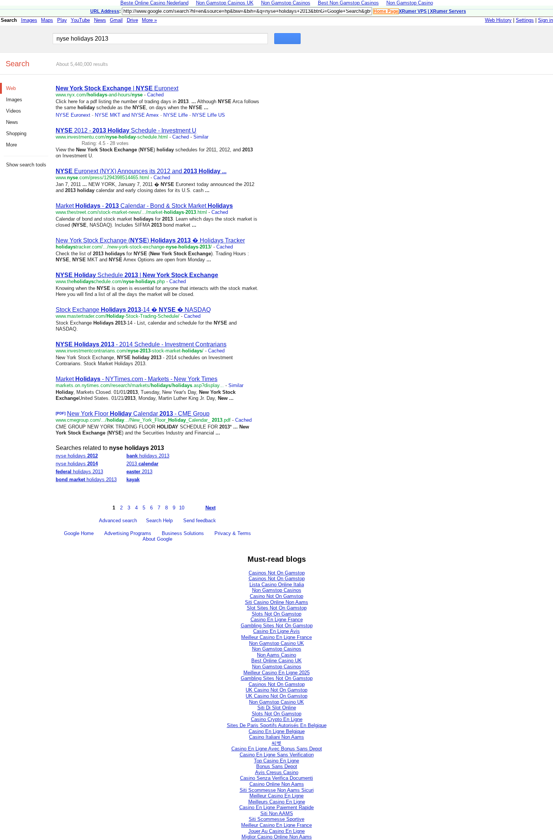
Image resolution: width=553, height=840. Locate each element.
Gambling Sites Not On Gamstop (277, 625)
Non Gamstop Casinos (276, 590)
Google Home (79, 533)
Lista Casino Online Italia (276, 584)
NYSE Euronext (73, 115)
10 (181, 508)
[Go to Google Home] (24, 39)
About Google (157, 539)
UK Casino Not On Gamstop (276, 690)
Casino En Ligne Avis (276, 631)
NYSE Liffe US (208, 115)
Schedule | (137, 275)
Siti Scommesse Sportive (276, 819)
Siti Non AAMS (276, 813)
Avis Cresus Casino (276, 772)
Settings (525, 20)
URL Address (104, 11)
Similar (200, 137)
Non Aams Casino (276, 655)
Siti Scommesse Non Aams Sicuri (277, 790)
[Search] (287, 39)
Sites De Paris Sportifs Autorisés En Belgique (277, 725)
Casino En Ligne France (277, 619)
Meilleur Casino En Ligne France (276, 637)
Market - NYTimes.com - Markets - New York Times (136, 379)
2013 (142, 463)
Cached (155, 95)
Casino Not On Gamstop (276, 596)
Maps (47, 20)
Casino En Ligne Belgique (277, 731)
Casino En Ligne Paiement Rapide (276, 807)
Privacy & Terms (232, 533)
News (100, 20)
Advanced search (118, 520)
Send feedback (199, 520)
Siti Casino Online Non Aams (276, 602)
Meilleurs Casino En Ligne (276, 802)
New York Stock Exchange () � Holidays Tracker (150, 240)
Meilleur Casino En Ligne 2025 (276, 672)
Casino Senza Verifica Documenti (276, 778)
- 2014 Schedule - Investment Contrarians (141, 344)
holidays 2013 (147, 456)
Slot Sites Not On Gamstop (277, 608)
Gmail (116, 20)
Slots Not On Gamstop (276, 614)
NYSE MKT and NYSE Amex (127, 115)
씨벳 (276, 743)
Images (29, 20)
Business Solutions (183, 533)
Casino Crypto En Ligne (276, 719)
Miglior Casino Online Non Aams (277, 837)
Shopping (16, 133)
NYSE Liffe (175, 115)
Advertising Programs (127, 533)
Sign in (545, 20)
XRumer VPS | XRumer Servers (432, 11)
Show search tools (26, 165)
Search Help (159, 520)
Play (62, 20)
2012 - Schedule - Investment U (126, 130)
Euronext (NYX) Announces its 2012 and (141, 171)
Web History (498, 20)
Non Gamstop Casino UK (276, 643)
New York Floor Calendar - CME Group (138, 413)
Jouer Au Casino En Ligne (276, 831)
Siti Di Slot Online (276, 707)
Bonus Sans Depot (276, 766)
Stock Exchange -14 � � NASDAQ (133, 309)
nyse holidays (77, 456)
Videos (13, 111)
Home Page (386, 11)
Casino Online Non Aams (276, 784)
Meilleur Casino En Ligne (276, 796)
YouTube (80, 20)
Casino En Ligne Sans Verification (277, 755)
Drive (132, 20)
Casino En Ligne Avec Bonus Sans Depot (276, 749)
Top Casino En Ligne (276, 761)
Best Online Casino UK (276, 660)
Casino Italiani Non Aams (276, 737)
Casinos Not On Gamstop (277, 573)
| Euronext (117, 88)
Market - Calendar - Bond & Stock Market (144, 206)
